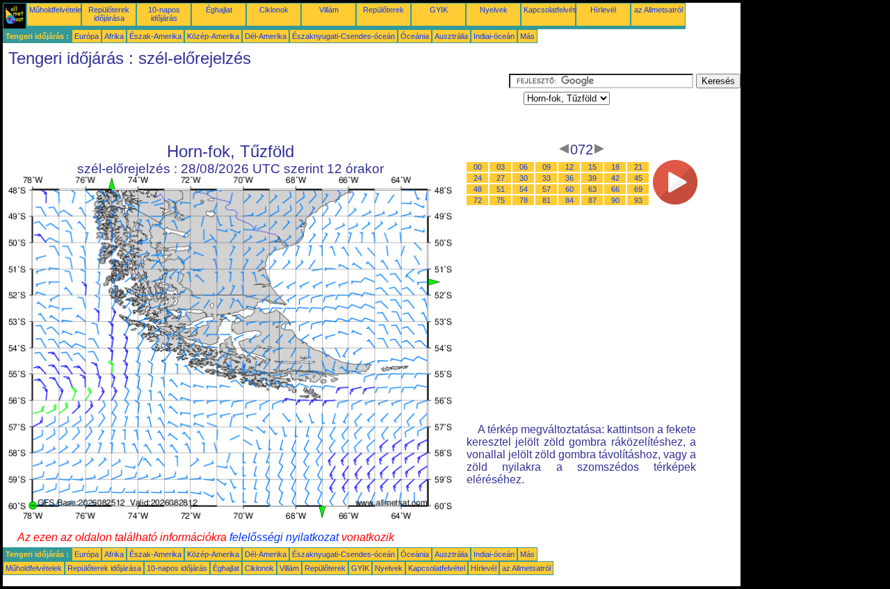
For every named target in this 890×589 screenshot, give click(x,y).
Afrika (114, 36)
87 (592, 200)
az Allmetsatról (658, 10)
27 (500, 178)
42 (615, 178)
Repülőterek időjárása (108, 14)
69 (638, 189)
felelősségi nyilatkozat (284, 537)
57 (546, 189)
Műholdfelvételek (57, 10)
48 (478, 189)
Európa (86, 36)
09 (546, 167)
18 (615, 167)
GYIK (439, 10)
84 (569, 200)
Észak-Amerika (155, 36)
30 (523, 178)
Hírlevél (603, 10)
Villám (329, 10)
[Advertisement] (256, 105)
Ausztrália (451, 36)
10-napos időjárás (164, 14)
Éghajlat (219, 10)
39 (592, 178)
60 (569, 189)
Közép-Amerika (213, 36)
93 (638, 200)
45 (638, 178)
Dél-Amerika (265, 36)
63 (592, 189)
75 (500, 200)
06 (523, 167)
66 (615, 189)
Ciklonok (274, 10)
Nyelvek (494, 10)
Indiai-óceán (494, 36)
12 (569, 167)
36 (569, 178)
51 (500, 189)
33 (546, 178)
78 (523, 200)
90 (615, 200)
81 (546, 200)
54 (523, 189)
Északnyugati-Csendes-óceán (343, 36)
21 (638, 167)
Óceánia (414, 36)
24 (478, 178)
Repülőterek (383, 10)
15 (592, 167)
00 (478, 167)
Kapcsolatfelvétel (552, 10)
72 (478, 200)
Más (527, 36)
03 (500, 167)
